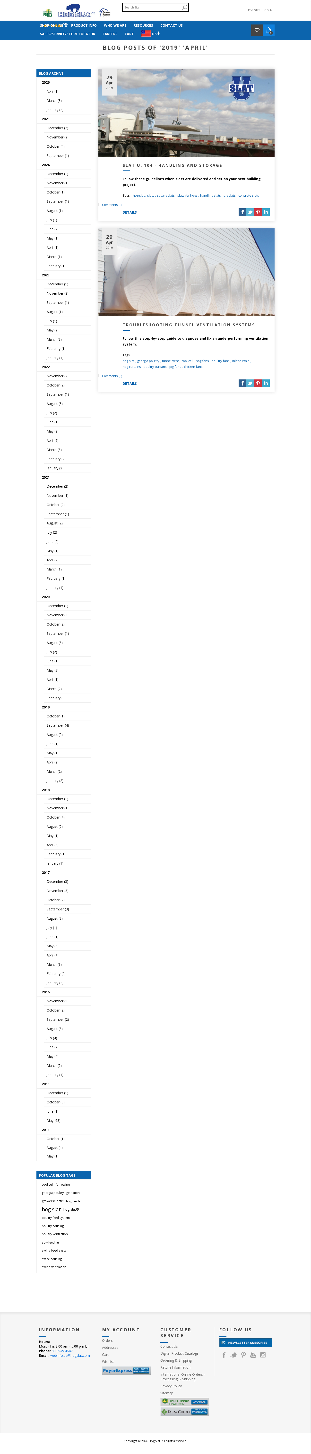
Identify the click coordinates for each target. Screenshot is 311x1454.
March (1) (54, 256)
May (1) (53, 238)
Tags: (126, 195)
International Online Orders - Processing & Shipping (182, 1376)
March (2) (54, 688)
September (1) (58, 155)
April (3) (53, 845)
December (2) (57, 128)
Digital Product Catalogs (179, 1353)
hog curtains (132, 366)
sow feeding (50, 1242)
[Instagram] (263, 1355)
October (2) (56, 385)
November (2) (58, 137)
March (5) (54, 1065)
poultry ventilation (55, 1234)
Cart (105, 1354)
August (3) (55, 403)
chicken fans (193, 366)
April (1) (53, 91)
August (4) (55, 1147)
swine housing (52, 1259)
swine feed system (55, 1250)
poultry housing (53, 1226)
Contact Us (169, 1346)
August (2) (55, 523)
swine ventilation (54, 1267)
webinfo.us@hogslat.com (70, 1355)
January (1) (55, 357)
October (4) (56, 146)
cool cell (187, 361)
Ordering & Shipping (176, 1360)
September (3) (58, 909)
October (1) (56, 192)
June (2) (53, 229)
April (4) (53, 955)
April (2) (53, 440)
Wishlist (108, 1361)
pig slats (230, 195)
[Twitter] (234, 1355)
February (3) (56, 698)
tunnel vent (170, 361)
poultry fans (221, 361)
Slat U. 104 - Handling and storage (172, 165)
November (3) (58, 615)
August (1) (55, 210)
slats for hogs (187, 195)
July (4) (52, 1038)
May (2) (53, 330)
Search (184, 7)
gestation (73, 1193)
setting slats (166, 195)
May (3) (53, 670)
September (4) (58, 725)
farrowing (63, 1184)
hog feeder (74, 1201)
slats (150, 195)
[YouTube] (253, 1355)
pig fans (175, 366)
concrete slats (248, 195)
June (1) (53, 422)
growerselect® (53, 1201)
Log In (267, 10)
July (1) (52, 219)
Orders (107, 1340)
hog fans (202, 361)
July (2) (52, 412)
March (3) (54, 100)
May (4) (53, 1056)
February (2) (56, 459)
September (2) (58, 1019)
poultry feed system (56, 1218)
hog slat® (71, 1209)
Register (254, 10)
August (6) (55, 826)
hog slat (139, 195)
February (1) (56, 266)
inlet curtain (241, 361)
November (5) (58, 1001)
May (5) (53, 946)
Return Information (175, 1367)
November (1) (58, 183)
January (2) (55, 109)
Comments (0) (112, 204)
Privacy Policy (171, 1386)
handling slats (210, 195)
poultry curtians (155, 366)
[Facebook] (224, 1355)
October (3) (56, 1102)
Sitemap (166, 1393)
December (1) (57, 173)
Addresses (110, 1347)
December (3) (57, 881)
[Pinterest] (243, 1355)
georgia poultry (148, 361)
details (130, 212)
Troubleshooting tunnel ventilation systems (189, 325)
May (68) (53, 1120)
